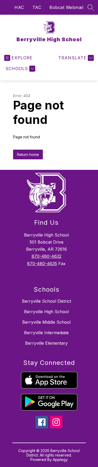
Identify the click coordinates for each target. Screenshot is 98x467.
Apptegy (60, 459)
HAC (19, 7)
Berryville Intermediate (46, 332)
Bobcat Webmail (66, 7)
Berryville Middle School (46, 322)
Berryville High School (46, 311)
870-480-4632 (46, 256)
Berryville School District (46, 301)
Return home (28, 154)
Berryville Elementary (46, 343)
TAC (36, 7)
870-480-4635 (42, 263)
